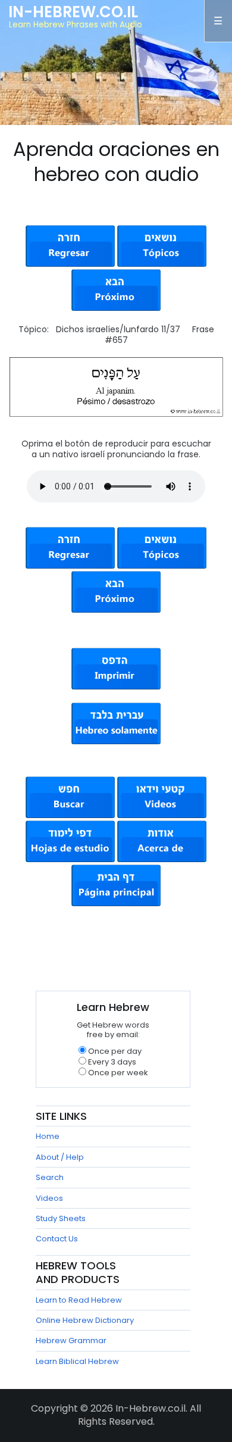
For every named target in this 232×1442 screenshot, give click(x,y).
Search (50, 1177)
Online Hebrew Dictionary (85, 1320)
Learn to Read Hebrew (79, 1300)
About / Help (60, 1157)
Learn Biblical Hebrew (77, 1361)
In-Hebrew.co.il (73, 12)
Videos (49, 1198)
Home (47, 1136)
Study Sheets (61, 1218)
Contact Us (57, 1238)
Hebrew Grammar (71, 1340)
